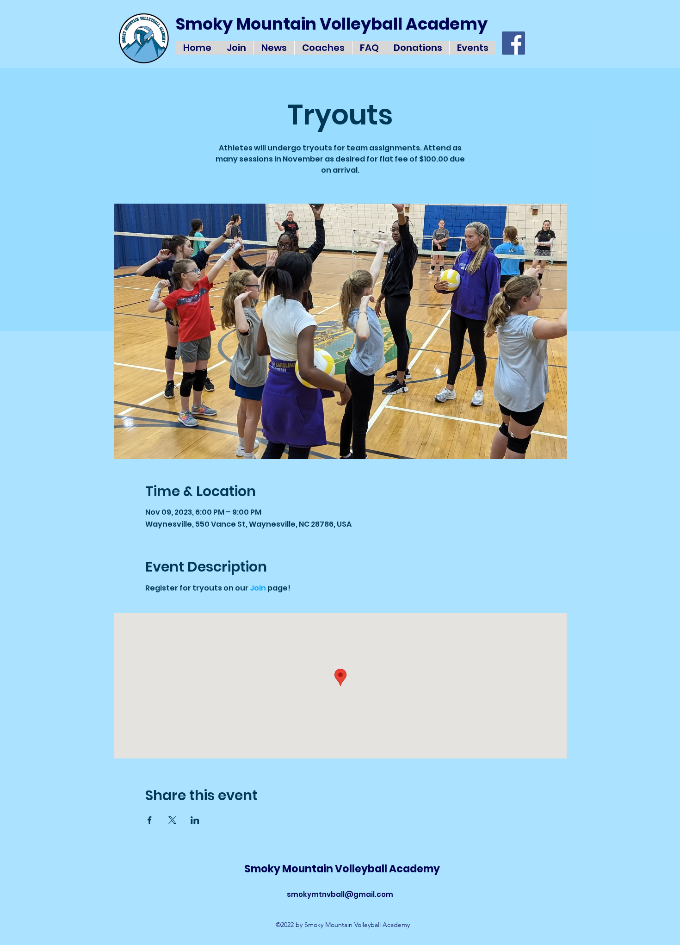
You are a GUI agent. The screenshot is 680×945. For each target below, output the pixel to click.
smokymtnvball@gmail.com (340, 894)
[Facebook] (513, 43)
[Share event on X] (172, 820)
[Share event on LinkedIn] (195, 820)
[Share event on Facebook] (149, 820)
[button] (472, 48)
